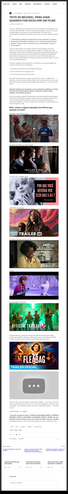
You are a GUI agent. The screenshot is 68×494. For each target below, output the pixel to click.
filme (17, 426)
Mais (54, 4)
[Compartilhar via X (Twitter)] (13, 434)
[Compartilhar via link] (19, 434)
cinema (12, 426)
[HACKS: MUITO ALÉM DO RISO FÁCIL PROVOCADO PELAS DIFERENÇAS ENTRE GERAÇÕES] (34, 454)
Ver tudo (63, 446)
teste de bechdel (37, 426)
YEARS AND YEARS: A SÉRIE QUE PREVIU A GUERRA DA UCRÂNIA (55, 462)
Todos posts (6, 4)
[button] (63, 4)
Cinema (14, 4)
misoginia (29, 426)
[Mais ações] (58, 13)
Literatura (47, 4)
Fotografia (28, 4)
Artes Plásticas (37, 4)
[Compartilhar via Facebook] (10, 434)
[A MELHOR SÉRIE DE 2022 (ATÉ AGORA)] (12, 454)
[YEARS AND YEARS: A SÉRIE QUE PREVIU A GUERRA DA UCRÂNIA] (55, 454)
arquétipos (22, 426)
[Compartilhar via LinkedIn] (16, 434)
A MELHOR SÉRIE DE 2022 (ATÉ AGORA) (11, 462)
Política (20, 430)
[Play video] (34, 128)
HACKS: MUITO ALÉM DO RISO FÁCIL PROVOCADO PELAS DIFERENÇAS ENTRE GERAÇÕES (33, 462)
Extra (20, 4)
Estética (16, 430)
